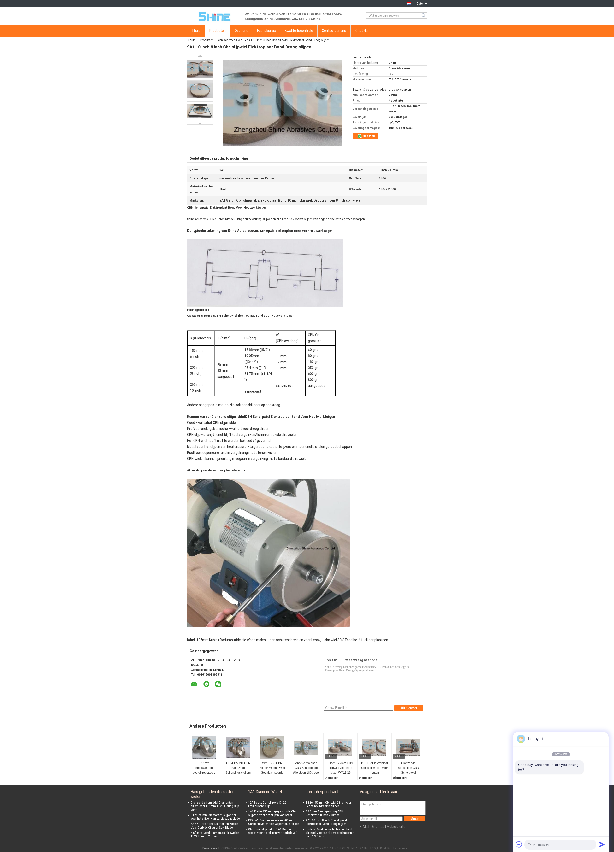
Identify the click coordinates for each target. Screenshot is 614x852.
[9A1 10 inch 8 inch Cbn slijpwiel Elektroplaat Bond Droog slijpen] (200, 68)
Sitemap (377, 827)
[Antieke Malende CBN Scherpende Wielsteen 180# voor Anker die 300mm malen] (306, 748)
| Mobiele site (395, 827)
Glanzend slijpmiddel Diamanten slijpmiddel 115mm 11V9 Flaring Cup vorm (215, 806)
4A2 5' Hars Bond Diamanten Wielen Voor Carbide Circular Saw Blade (214, 825)
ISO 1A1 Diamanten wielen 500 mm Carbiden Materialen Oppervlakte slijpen (273, 822)
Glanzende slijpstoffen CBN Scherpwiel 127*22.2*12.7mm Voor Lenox (408, 768)
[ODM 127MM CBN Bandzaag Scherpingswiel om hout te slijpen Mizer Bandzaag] (238, 748)
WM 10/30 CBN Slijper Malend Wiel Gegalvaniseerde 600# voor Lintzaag (272, 768)
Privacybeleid (210, 848)
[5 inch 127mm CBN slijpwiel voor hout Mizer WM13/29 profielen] (340, 748)
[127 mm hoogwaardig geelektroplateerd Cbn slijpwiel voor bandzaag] (204, 748)
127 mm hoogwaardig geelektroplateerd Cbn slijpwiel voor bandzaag (204, 768)
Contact (411, 708)
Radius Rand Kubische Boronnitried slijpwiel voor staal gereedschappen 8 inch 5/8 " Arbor (330, 833)
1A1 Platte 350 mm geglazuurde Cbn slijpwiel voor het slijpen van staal (272, 813)
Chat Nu (361, 31)
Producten (217, 31)
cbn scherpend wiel (230, 40)
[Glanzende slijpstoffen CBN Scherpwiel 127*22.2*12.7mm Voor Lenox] (408, 748)
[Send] (602, 844)
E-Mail (364, 827)
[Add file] (519, 844)
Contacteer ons (334, 31)
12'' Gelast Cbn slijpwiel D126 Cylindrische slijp (267, 804)
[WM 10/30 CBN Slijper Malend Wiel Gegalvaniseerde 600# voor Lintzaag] (272, 748)
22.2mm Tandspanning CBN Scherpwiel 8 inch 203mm (324, 813)
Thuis (196, 31)
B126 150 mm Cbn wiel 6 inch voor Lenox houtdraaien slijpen (328, 804)
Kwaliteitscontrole (299, 31)
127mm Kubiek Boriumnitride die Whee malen (231, 640)
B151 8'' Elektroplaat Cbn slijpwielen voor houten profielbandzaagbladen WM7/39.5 (375, 768)
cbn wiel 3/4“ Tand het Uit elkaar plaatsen (356, 640)
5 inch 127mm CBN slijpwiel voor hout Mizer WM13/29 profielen (340, 768)
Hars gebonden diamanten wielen (212, 794)
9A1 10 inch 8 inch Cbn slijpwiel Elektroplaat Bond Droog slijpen (326, 822)
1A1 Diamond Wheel (265, 791)
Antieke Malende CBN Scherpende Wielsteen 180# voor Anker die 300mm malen (306, 768)
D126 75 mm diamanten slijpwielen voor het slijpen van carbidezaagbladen (216, 816)
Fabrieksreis (266, 31)
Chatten (368, 136)
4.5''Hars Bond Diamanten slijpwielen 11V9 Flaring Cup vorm (215, 834)
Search (424, 15)
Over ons (241, 31)
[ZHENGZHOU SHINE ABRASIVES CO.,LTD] (213, 15)
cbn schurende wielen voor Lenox (295, 640)
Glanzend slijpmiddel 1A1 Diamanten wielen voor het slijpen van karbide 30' (272, 831)
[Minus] (602, 739)
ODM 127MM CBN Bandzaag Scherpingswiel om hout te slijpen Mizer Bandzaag (238, 768)
